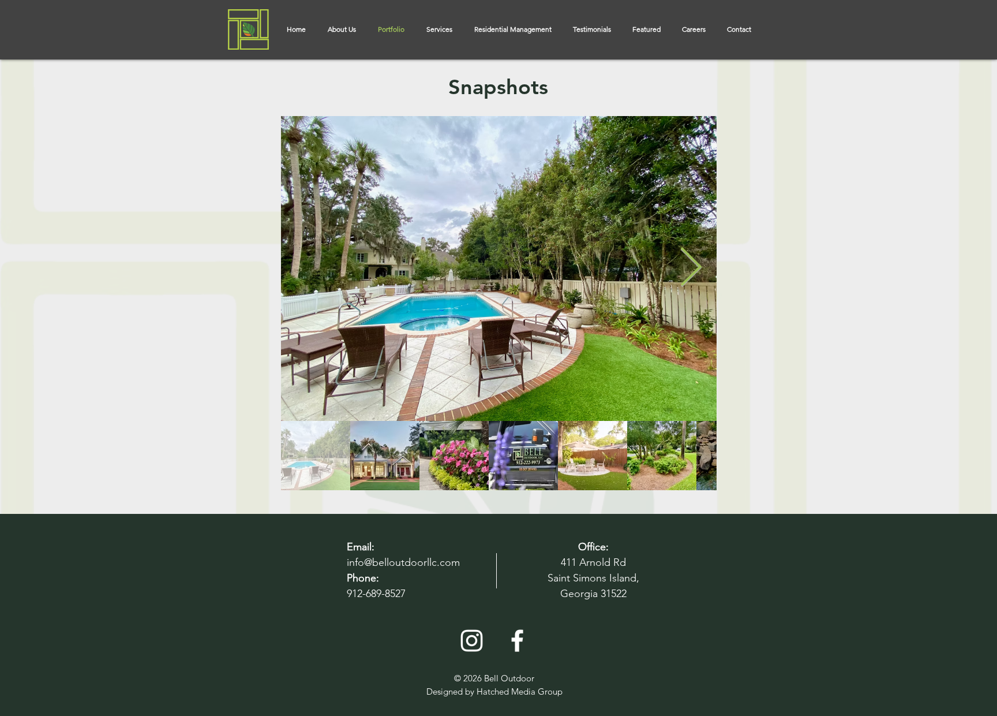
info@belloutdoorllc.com (403, 562)
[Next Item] (691, 269)
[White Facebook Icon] (517, 640)
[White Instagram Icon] (471, 640)
